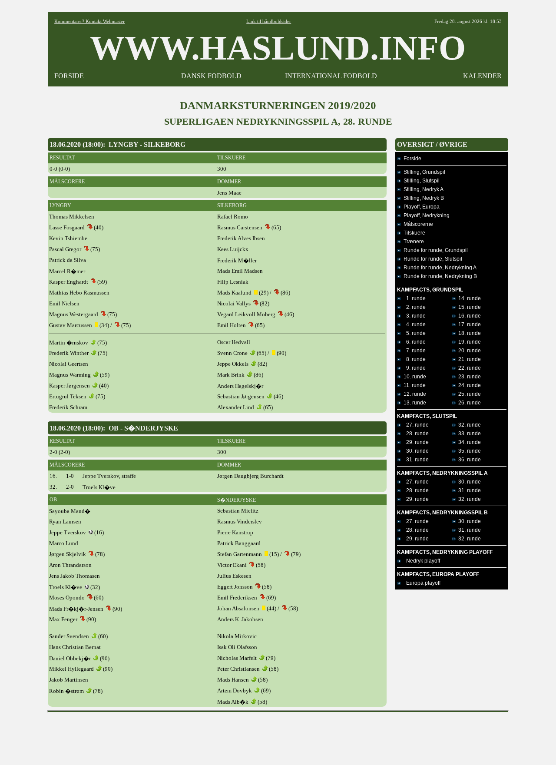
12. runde (413, 394)
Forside (411, 159)
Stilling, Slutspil (420, 181)
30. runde (415, 451)
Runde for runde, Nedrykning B (439, 276)
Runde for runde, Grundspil (434, 250)
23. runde (468, 377)
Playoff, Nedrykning (425, 215)
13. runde (413, 403)
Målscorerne (417, 224)
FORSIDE (69, 75)
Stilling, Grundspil (423, 172)
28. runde (415, 434)
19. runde (468, 342)
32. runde (468, 425)
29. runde (415, 442)
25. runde (468, 394)
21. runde (468, 359)
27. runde (415, 425)
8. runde (413, 359)
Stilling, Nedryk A (422, 189)
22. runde (468, 368)
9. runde (413, 368)
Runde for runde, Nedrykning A (439, 268)
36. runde (468, 460)
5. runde (413, 333)
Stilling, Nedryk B (422, 198)
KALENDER (482, 75)
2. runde (413, 307)
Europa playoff (420, 583)
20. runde (468, 351)
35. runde (468, 451)
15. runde (468, 307)
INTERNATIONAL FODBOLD (331, 75)
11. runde (413, 385)
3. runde (413, 316)
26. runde (468, 403)
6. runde (413, 342)
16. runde (468, 316)
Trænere (412, 241)
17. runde (468, 324)
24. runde (468, 385)
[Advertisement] (278, 735)
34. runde (468, 442)
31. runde (415, 460)
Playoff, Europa (420, 207)
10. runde (413, 377)
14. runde (468, 298)
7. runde (413, 351)
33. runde (468, 434)
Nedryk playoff (420, 561)
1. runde (413, 298)
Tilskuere (413, 233)
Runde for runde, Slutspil (431, 259)
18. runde (468, 333)
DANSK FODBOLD (211, 75)
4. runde (413, 324)
